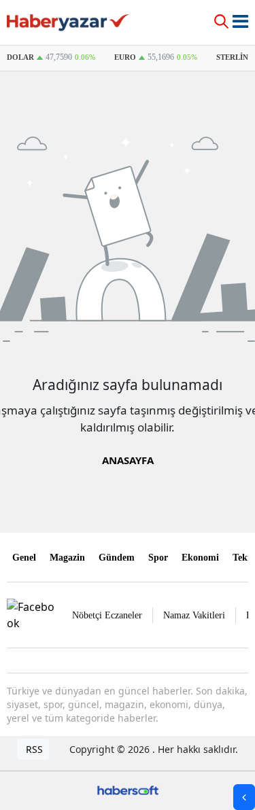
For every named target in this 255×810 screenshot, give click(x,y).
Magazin (67, 557)
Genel (24, 557)
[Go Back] (244, 797)
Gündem (117, 557)
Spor (158, 557)
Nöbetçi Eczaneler (107, 615)
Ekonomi (200, 557)
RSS (33, 749)
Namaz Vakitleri (194, 615)
